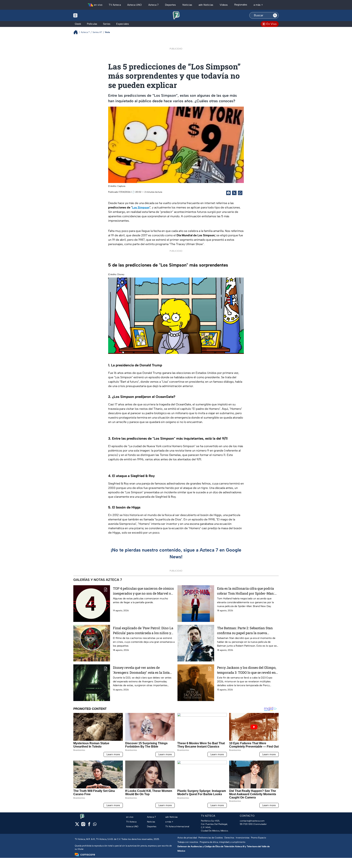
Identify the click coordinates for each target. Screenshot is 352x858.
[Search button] (275, 15)
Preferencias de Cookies (210, 837)
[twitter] (77, 825)
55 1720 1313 (246, 824)
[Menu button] (88, 15)
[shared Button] (240, 193)
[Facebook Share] (228, 193)
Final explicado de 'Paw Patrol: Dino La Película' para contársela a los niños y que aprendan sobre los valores (143, 630)
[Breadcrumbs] (77, 32)
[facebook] (89, 825)
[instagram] (83, 825)
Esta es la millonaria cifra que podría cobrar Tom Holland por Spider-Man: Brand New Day (245, 591)
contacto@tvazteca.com (252, 821)
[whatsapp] (95, 825)
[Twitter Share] (234, 193)
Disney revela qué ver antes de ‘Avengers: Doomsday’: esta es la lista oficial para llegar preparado (141, 670)
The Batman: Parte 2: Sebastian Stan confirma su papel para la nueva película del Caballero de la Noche (245, 630)
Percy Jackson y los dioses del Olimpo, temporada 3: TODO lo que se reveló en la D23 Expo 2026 (246, 670)
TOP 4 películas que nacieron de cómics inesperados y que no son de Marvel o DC (143, 591)
